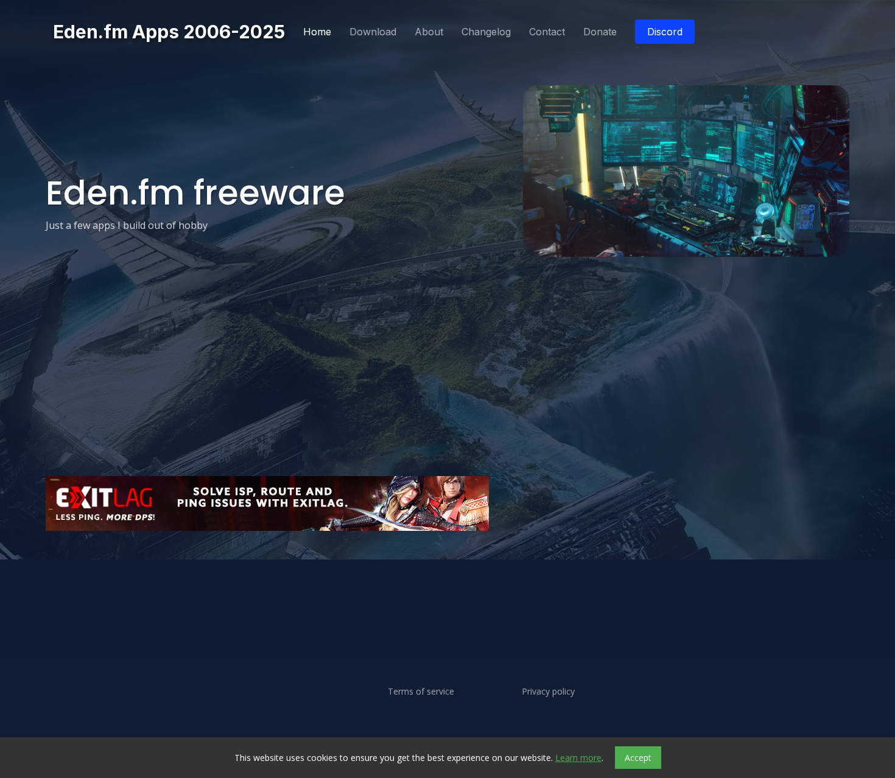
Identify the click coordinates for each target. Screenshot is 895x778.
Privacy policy (548, 691)
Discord (665, 32)
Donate (600, 32)
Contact (547, 32)
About (429, 32)
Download (372, 32)
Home (317, 32)
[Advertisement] (411, 569)
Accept (638, 757)
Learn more (578, 757)
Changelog (486, 32)
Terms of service (421, 691)
